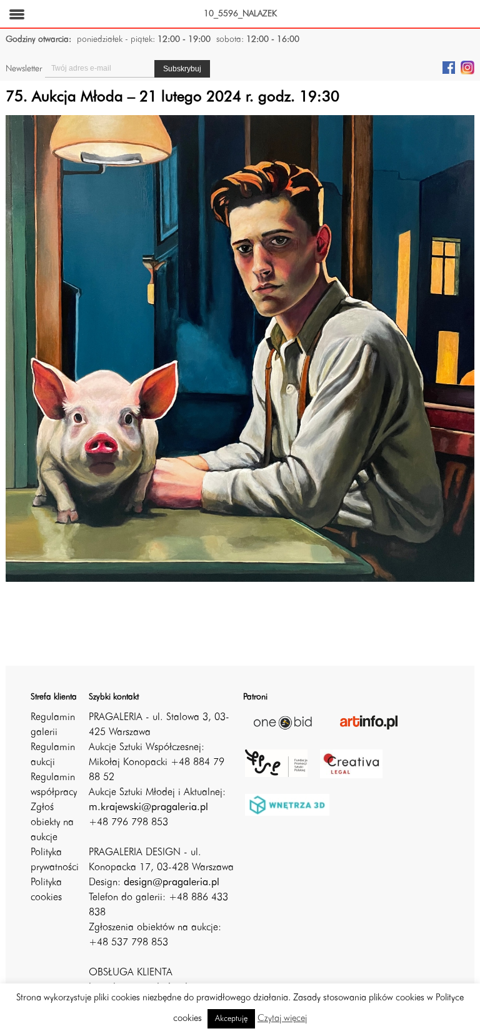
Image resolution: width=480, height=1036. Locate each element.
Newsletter (24, 68)
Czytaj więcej (282, 1018)
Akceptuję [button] (231, 1019)
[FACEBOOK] (448, 67)
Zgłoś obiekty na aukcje (52, 823)
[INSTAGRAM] (467, 67)
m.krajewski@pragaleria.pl (148, 808)
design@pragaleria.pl (171, 883)
